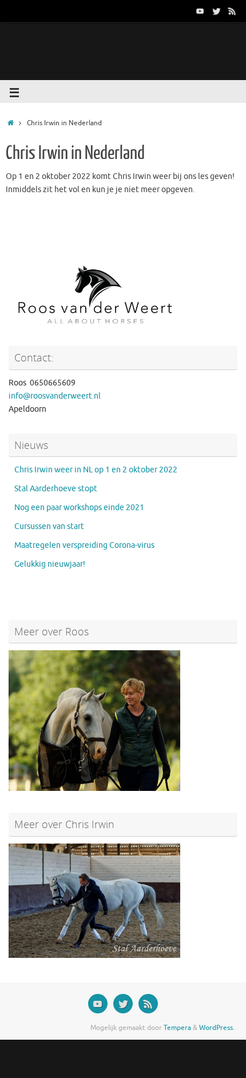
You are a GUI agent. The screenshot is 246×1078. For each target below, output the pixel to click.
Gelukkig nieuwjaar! (49, 564)
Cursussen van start (49, 526)
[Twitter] (216, 11)
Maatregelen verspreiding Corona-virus (84, 545)
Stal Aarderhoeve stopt (55, 489)
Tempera (177, 1027)
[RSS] (232, 11)
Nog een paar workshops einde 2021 (79, 507)
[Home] (10, 123)
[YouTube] (200, 11)
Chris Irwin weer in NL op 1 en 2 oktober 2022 (95, 470)
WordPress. (217, 1027)
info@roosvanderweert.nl (55, 396)
